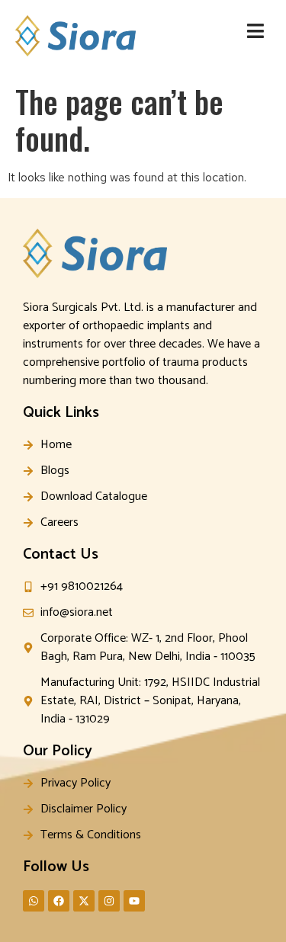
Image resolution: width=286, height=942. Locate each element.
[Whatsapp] (33, 901)
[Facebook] (58, 901)
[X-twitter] (84, 901)
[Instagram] (109, 901)
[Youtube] (134, 901)
